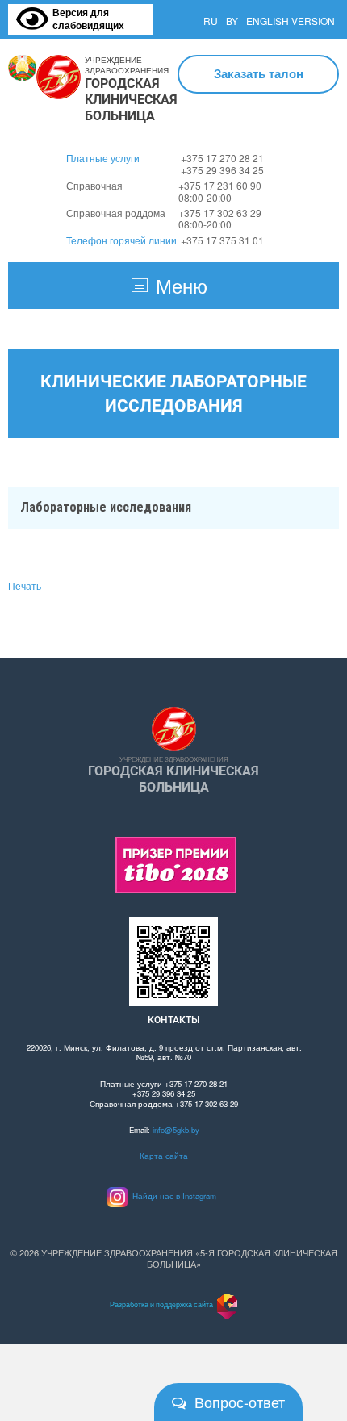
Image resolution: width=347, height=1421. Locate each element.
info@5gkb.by (176, 1129)
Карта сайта (164, 1155)
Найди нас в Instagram (172, 1196)
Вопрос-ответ (239, 1401)
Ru (210, 20)
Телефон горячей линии (121, 240)
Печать (24, 585)
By (232, 20)
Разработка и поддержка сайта (161, 1304)
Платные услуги (103, 158)
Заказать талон (258, 73)
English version (290, 20)
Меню (181, 285)
